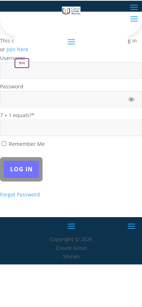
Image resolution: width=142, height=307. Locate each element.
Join (22, 63)
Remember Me (26, 143)
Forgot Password (20, 194)
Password (11, 86)
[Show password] (131, 99)
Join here (17, 49)
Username (12, 58)
